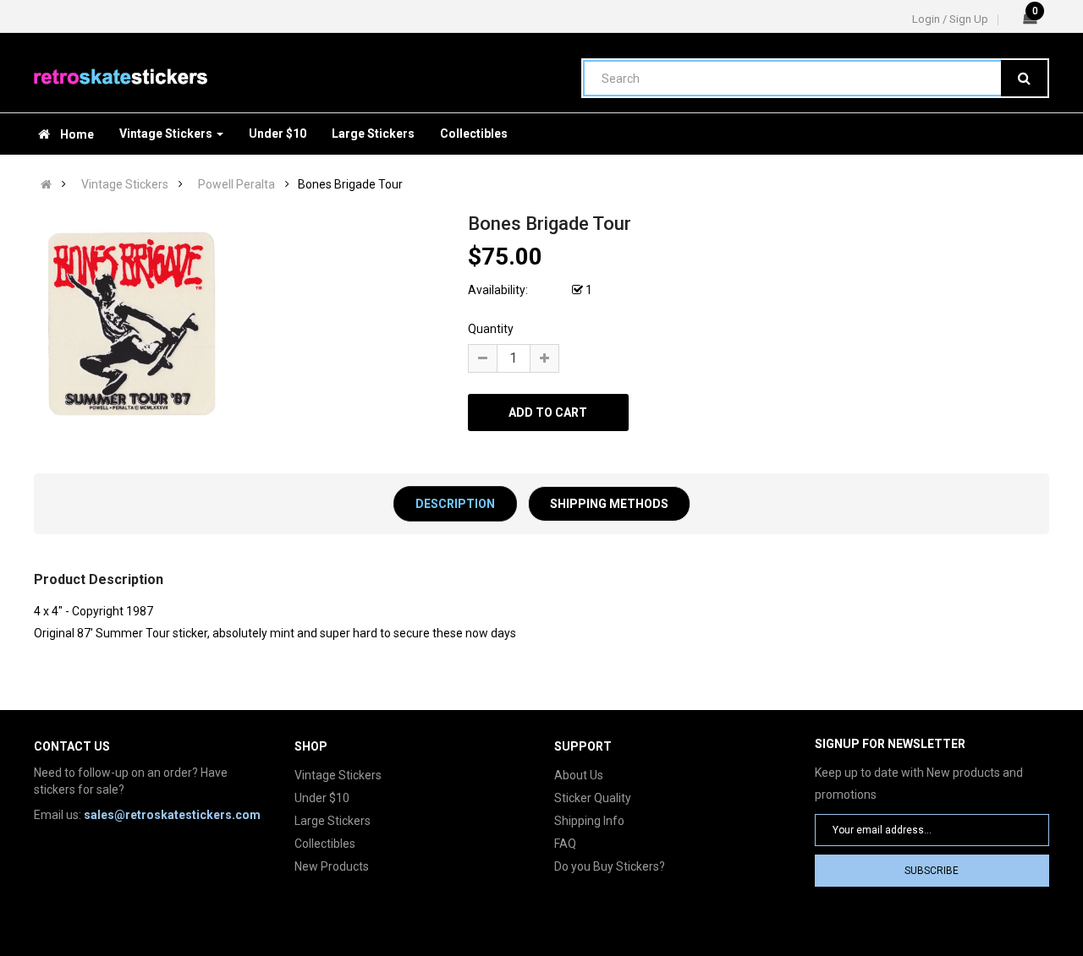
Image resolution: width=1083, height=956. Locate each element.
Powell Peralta (236, 184)
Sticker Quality (592, 798)
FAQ (565, 843)
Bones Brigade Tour (350, 184)
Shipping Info (589, 821)
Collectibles (324, 843)
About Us (578, 775)
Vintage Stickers (124, 184)
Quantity (491, 329)
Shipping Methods (609, 504)
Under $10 (321, 798)
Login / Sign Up (950, 19)
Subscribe (931, 871)
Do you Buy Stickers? (609, 866)
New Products (331, 866)
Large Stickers (332, 821)
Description (455, 504)
